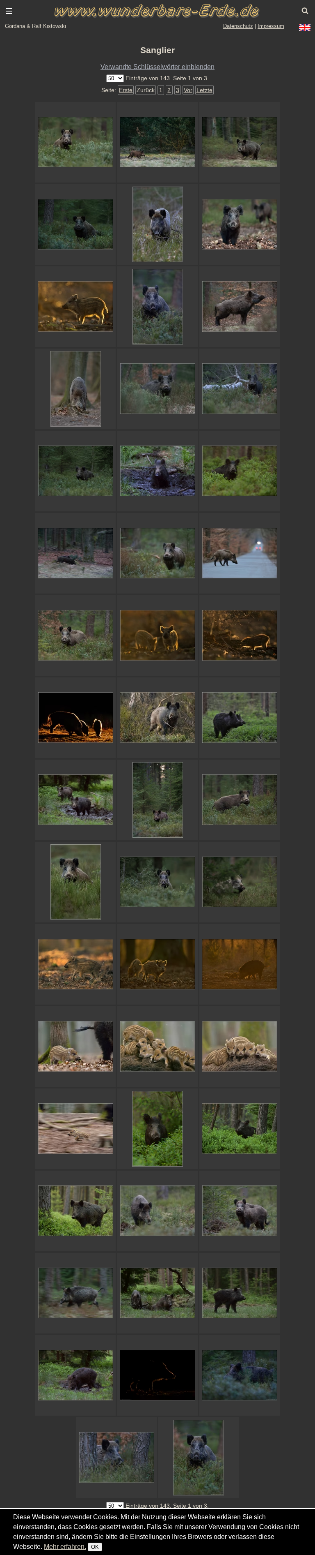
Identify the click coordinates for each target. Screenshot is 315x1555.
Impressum (271, 26)
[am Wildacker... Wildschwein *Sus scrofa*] (157, 142)
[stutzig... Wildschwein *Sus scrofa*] (239, 224)
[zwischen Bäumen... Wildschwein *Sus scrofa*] (116, 1457)
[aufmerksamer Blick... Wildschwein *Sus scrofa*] (239, 389)
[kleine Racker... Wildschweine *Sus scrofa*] (157, 635)
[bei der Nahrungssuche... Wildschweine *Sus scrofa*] (75, 717)
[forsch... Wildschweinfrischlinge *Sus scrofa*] (157, 964)
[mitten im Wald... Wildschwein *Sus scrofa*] (157, 1128)
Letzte (204, 90)
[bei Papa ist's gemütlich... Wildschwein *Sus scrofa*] (239, 1046)
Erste (125, 90)
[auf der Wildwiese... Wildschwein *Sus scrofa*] (239, 1293)
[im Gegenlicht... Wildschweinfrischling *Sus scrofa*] (75, 306)
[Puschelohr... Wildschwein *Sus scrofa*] (75, 471)
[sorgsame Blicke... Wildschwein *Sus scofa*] (239, 1211)
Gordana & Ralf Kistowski (35, 26)
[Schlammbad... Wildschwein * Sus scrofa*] (157, 471)
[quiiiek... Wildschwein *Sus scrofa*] (239, 635)
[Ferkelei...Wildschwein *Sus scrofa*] (157, 1046)
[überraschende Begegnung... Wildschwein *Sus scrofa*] (157, 224)
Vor (188, 90)
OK (95, 1547)
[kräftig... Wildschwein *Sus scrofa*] (157, 306)
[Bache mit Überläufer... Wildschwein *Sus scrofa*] (239, 717)
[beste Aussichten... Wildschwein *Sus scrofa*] (75, 224)
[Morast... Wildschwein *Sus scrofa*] (75, 800)
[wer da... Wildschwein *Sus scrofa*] (157, 882)
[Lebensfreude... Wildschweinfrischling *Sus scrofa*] (75, 964)
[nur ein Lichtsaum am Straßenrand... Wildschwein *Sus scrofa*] (157, 1375)
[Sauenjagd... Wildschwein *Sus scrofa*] (239, 882)
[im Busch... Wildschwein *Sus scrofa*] (75, 635)
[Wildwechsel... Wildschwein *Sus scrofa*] (239, 553)
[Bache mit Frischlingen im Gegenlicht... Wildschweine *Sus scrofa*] (239, 964)
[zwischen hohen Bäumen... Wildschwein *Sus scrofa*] (157, 800)
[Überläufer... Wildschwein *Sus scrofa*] (157, 389)
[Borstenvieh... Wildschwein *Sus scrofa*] (157, 717)
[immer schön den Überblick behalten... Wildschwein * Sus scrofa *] (75, 142)
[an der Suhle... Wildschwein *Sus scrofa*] (75, 1375)
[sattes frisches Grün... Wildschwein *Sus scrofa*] (75, 1211)
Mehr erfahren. (65, 1546)
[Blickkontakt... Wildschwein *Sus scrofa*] (198, 1457)
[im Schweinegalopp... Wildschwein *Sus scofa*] (75, 1293)
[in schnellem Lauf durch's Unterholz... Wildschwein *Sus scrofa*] (239, 1375)
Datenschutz (238, 26)
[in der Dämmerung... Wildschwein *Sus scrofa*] (157, 553)
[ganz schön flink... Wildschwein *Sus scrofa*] (75, 1128)
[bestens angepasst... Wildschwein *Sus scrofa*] (75, 389)
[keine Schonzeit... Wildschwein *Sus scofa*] (157, 1211)
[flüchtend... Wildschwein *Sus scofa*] (75, 553)
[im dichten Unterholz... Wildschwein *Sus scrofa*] (239, 800)
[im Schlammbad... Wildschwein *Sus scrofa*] (157, 1293)
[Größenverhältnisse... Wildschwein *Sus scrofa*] (75, 1046)
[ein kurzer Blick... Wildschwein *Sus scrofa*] (239, 471)
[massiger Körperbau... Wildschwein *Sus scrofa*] (239, 306)
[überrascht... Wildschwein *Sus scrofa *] (239, 1128)
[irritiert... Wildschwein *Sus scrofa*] (239, 142)
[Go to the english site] (304, 27)
